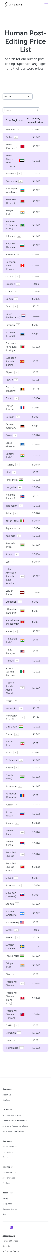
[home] (12, 4)
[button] (45, 4)
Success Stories (10, 1209)
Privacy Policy (9, 1235)
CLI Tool (6, 1183)
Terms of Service (10, 1241)
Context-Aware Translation (15, 1121)
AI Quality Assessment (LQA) (15, 1126)
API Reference (9, 1178)
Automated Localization (13, 1131)
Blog (5, 1214)
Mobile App (8, 1152)
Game (5, 1157)
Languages (7, 1204)
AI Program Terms (11, 1251)
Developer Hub (9, 1172)
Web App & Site (10, 1147)
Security (6, 1246)
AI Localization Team (12, 1115)
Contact (6, 1100)
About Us (7, 1095)
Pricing (5, 1198)
